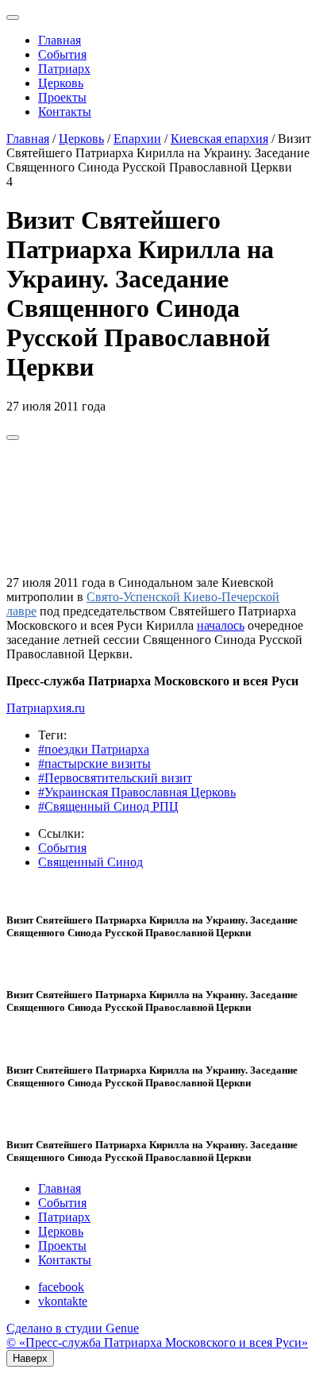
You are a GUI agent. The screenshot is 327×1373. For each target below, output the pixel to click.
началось (220, 625)
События (62, 54)
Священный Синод (90, 862)
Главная (59, 40)
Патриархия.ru (45, 708)
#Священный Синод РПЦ (108, 806)
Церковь (60, 83)
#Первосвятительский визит (115, 778)
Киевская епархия (219, 138)
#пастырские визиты (94, 763)
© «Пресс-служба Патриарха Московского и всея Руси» (157, 1342)
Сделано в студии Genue (72, 1328)
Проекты (62, 97)
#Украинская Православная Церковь (137, 792)
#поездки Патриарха (93, 749)
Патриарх (64, 68)
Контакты (64, 111)
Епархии (137, 138)
